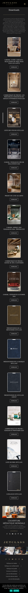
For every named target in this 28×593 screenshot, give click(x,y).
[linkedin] (21, 533)
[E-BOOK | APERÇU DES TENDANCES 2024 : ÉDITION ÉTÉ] (14, 204)
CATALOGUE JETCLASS (14, 494)
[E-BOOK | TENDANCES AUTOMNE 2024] (14, 271)
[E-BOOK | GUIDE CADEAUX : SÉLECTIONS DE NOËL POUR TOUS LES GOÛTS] (14, 36)
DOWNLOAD (14, 67)
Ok (11, 590)
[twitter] (9, 533)
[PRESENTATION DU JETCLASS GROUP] (14, 372)
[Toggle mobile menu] (25, 4)
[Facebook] (6, 559)
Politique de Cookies (12, 563)
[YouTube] (12, 559)
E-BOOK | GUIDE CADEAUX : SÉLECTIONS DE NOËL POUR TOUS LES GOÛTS (14, 61)
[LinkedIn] (22, 559)
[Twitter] (9, 559)
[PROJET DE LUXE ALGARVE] (14, 172)
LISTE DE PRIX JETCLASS (14, 462)
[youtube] (12, 533)
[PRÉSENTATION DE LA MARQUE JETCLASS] (14, 338)
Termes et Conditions (11, 571)
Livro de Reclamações (14, 579)
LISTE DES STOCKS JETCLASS (14, 130)
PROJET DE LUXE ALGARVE (14, 196)
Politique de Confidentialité (12, 566)
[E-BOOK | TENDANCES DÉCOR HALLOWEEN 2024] (14, 139)
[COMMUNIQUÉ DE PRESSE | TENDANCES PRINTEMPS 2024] (14, 405)
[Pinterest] (19, 559)
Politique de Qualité (12, 568)
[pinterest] (18, 533)
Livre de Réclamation (11, 574)
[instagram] (15, 533)
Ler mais (16, 590)
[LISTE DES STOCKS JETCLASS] (14, 107)
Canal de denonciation (12, 576)
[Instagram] (16, 559)
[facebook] (7, 533)
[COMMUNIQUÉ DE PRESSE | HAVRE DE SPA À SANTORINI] (14, 238)
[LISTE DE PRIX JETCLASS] (14, 439)
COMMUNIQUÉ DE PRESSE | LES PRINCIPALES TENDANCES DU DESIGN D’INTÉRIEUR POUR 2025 (14, 96)
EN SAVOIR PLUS (14, 531)
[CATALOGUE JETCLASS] (14, 471)
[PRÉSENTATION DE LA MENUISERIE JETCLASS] (14, 305)
